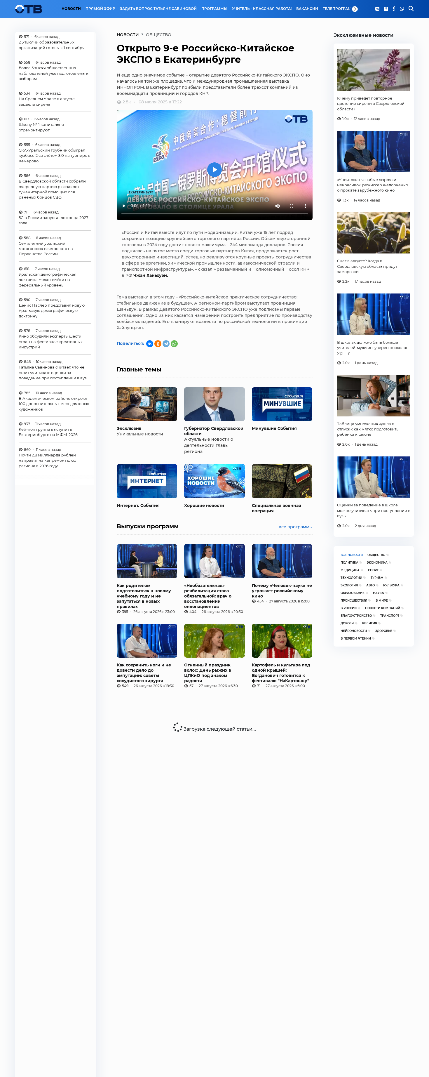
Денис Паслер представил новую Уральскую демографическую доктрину (52, 310)
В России (349, 608)
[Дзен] (394, 9)
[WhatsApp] (402, 9)
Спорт (373, 570)
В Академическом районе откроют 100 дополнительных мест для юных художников (54, 403)
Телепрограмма (340, 9)
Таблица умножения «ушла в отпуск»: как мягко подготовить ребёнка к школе (367, 429)
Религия (369, 623)
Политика (349, 562)
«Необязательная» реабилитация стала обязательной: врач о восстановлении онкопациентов (207, 596)
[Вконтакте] (377, 9)
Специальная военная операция (276, 508)
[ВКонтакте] (149, 343)
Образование (353, 593)
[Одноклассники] (386, 9)
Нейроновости (354, 631)
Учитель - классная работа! (262, 9)
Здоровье (383, 631)
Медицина (350, 570)
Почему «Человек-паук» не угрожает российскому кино (282, 591)
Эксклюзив (129, 428)
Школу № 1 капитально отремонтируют (41, 127)
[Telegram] (166, 343)
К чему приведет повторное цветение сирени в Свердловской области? (370, 103)
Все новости (352, 555)
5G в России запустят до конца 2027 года (53, 220)
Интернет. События (138, 505)
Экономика (377, 562)
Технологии (351, 578)
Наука (378, 593)
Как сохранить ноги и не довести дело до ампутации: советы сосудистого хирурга (144, 672)
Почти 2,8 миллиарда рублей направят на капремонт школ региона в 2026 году (48, 460)
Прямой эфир (100, 9)
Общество (376, 555)
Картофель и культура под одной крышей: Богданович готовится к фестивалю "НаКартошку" (281, 672)
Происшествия (354, 600)
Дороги (347, 623)
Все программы (296, 526)
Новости (71, 9)
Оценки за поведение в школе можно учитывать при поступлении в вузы (373, 510)
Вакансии (307, 9)
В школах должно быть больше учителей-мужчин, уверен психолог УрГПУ (372, 347)
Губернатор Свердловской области (213, 431)
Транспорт (389, 616)
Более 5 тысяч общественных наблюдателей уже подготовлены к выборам (53, 73)
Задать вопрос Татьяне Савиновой (158, 9)
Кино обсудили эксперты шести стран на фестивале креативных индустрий (51, 341)
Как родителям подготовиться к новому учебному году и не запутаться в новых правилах (144, 596)
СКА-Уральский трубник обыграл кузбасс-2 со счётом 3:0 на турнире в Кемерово (54, 155)
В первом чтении (356, 638)
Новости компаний (382, 608)
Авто (370, 585)
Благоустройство (356, 616)
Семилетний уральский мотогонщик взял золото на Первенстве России (46, 248)
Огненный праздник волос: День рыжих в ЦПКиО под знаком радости (207, 672)
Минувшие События (274, 428)
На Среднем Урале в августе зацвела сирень (47, 101)
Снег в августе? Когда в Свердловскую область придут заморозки (367, 266)
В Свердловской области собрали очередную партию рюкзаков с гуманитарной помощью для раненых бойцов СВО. (52, 189)
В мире (382, 600)
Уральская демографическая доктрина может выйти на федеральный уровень (47, 279)
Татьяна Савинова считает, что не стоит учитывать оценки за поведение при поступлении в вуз (53, 373)
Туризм (377, 578)
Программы (214, 9)
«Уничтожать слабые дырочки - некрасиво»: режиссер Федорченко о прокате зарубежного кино (372, 185)
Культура (391, 585)
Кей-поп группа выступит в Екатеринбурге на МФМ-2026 (48, 432)
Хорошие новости (204, 505)
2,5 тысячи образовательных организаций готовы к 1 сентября (52, 45)
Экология (349, 585)
